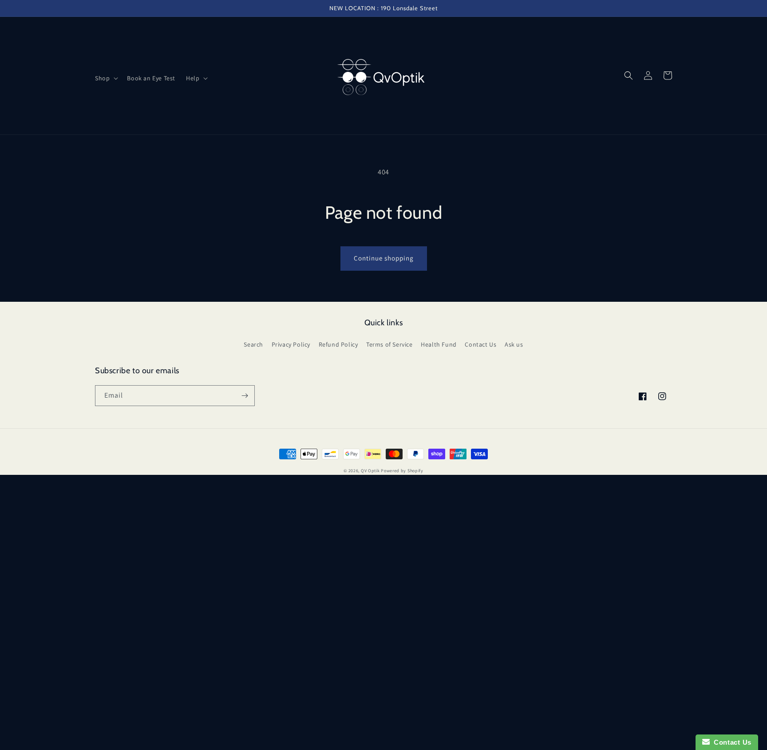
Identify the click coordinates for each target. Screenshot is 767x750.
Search (253, 344)
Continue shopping (384, 258)
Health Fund (439, 344)
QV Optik (370, 471)
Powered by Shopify (402, 471)
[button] (106, 78)
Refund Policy (338, 344)
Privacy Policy (291, 344)
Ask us (514, 344)
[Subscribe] (244, 395)
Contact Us (480, 344)
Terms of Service (389, 344)
